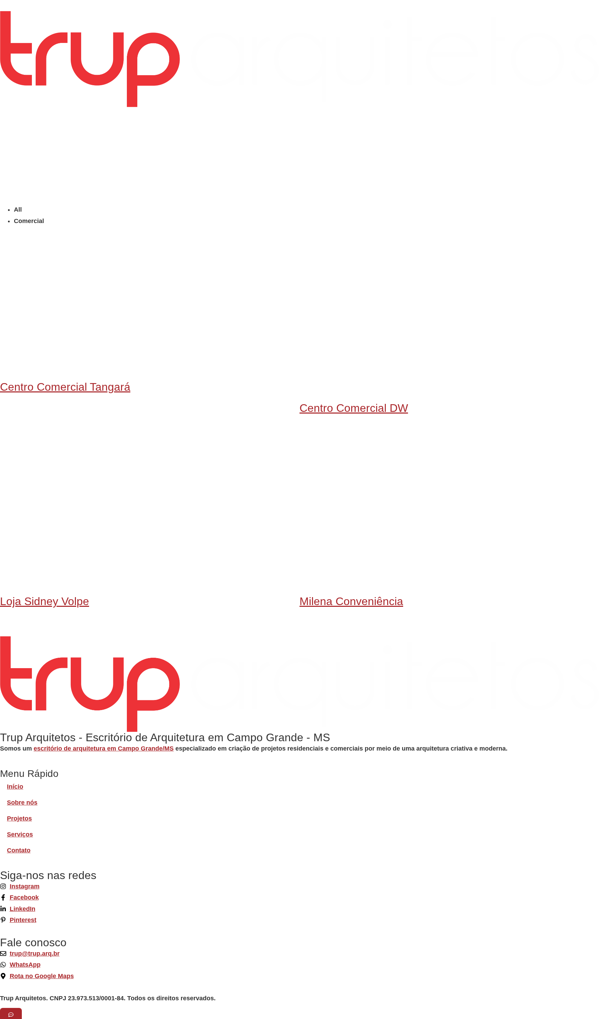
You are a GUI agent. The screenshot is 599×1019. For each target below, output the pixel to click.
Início (15, 786)
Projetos (19, 818)
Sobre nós (22, 802)
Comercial (29, 221)
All (18, 209)
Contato (19, 850)
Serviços (20, 834)
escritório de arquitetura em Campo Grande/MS (104, 748)
